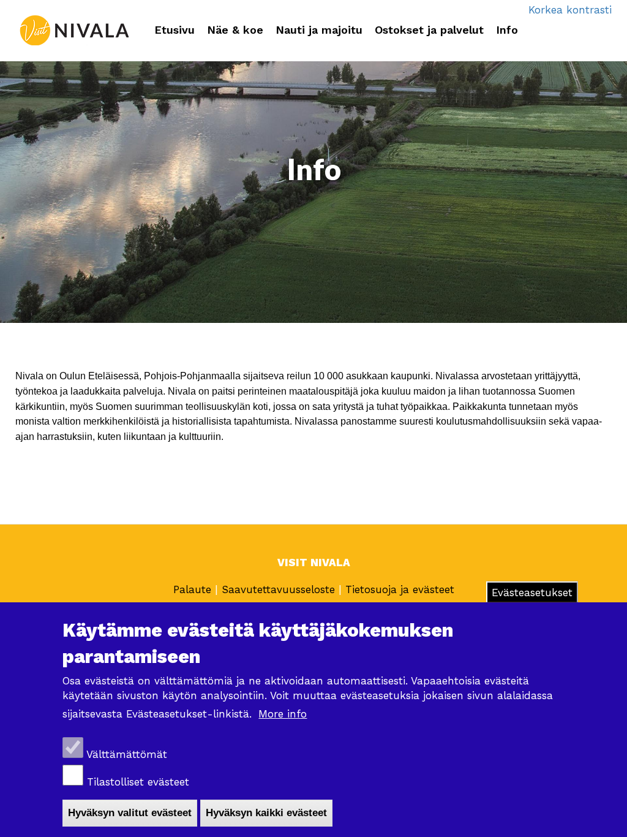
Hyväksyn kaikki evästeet (266, 813)
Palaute (194, 589)
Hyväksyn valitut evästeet (130, 813)
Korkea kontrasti (570, 10)
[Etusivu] (74, 30)
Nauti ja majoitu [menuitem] (319, 29)
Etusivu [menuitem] (174, 29)
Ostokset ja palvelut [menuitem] (429, 29)
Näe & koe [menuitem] (235, 29)
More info (282, 714)
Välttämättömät (126, 754)
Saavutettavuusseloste (278, 589)
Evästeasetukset (532, 592)
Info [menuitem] (507, 29)
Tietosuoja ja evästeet (399, 589)
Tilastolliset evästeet (138, 782)
